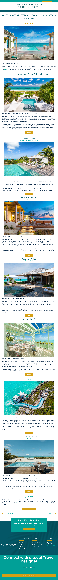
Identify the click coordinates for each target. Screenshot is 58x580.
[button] (29, 11)
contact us (6, 69)
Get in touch (19, 503)
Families (24, 21)
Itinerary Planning (36, 546)
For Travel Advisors (37, 544)
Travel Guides (22, 548)
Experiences (22, 546)
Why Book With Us (36, 542)
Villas (20, 544)
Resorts (21, 542)
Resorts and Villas (31, 21)
